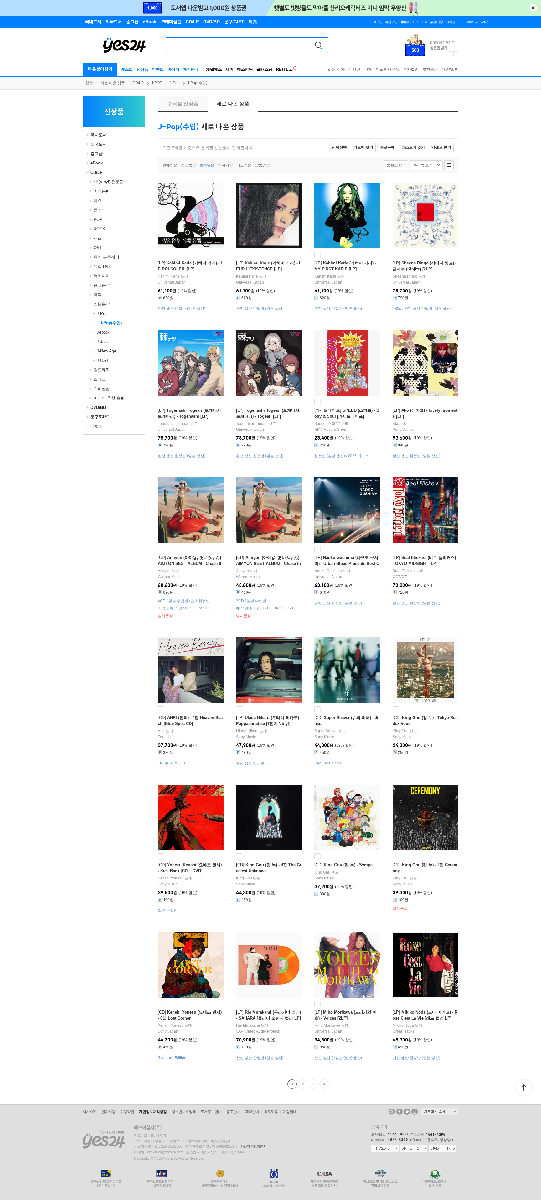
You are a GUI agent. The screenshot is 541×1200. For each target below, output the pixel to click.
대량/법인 (450, 69)
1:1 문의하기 (385, 1148)
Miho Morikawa (327, 1025)
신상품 (142, 69)
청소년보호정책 (184, 1111)
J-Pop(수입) (197, 83)
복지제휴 (271, 1111)
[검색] (318, 45)
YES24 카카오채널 (392, 1112)
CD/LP (138, 83)
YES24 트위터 (407, 1112)
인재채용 (108, 1111)
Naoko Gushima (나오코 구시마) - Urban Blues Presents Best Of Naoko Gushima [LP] (346, 563)
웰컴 (89, 83)
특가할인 (411, 69)
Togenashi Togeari (173, 423)
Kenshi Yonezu (170, 878)
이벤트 (158, 69)
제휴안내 (252, 1111)
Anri (161, 731)
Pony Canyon (404, 429)
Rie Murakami (248, 1025)
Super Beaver (326, 731)
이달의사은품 (387, 69)
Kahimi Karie (169, 276)
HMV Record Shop (330, 429)
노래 (173, 276)
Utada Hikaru (247, 731)
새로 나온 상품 (112, 83)
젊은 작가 (336, 69)
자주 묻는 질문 (413, 1148)
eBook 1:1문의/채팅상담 (430, 1140)
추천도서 (430, 69)
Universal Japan (172, 282)
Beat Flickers (404, 571)
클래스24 (264, 69)
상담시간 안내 (442, 1148)
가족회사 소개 (439, 1111)
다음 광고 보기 (456, 54)
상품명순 (262, 165)
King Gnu (401, 731)
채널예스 (214, 69)
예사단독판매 (360, 69)
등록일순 (206, 165)
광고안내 (233, 1111)
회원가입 (391, 22)
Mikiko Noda (403, 1025)
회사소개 (89, 1111)
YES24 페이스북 (399, 1112)
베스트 (127, 69)
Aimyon (164, 571)
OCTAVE (400, 577)
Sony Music (246, 737)
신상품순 (188, 165)
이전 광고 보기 (451, 54)
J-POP (156, 83)
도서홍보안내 (211, 1111)
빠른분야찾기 (100, 68)
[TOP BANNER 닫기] (533, 8)
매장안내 (190, 69)
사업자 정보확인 (251, 1146)
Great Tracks (403, 1031)
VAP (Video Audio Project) (258, 1031)
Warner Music (169, 577)
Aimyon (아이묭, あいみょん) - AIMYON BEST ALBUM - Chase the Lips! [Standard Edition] (269, 563)
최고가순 (243, 165)
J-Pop (175, 83)
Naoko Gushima (328, 571)
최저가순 (225, 165)
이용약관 (127, 1111)
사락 (229, 69)
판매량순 (170, 165)
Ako (396, 423)
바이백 (173, 69)
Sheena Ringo (405, 276)
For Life (164, 737)
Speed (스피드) (327, 423)
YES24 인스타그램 (414, 1112)
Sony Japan (168, 1031)
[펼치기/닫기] (88, 135)
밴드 (178, 423)
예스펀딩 (245, 69)
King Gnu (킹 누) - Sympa (348, 865)
